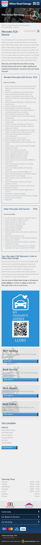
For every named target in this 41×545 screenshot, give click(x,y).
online (24, 283)
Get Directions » (8, 447)
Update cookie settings (9, 537)
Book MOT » (8, 361)
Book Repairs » (9, 396)
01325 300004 (7, 283)
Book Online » (8, 414)
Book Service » (9, 380)
